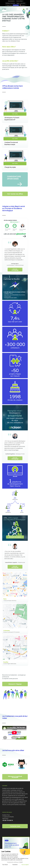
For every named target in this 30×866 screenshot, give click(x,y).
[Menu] (27, 9)
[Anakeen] (4, 9)
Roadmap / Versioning (10, 3)
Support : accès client (20, 3)
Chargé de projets (10, 167)
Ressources (15, 5)
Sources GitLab (19, 1)
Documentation (11, 1)
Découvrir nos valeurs (15, 537)
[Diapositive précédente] (4, 764)
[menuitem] (11, 1)
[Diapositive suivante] (26, 764)
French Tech (9, 5)
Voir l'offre (15, 114)
